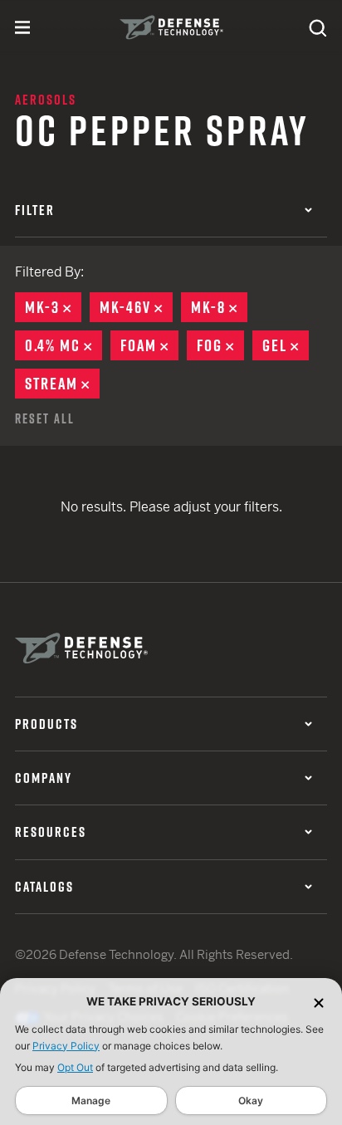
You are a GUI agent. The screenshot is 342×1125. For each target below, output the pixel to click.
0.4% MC (63, 345)
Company (43, 778)
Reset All (45, 418)
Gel (285, 345)
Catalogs (44, 887)
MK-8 (219, 307)
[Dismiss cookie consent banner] (319, 1001)
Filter (35, 210)
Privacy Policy (66, 1045)
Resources (50, 832)
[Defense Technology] (171, 27)
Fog (220, 345)
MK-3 (53, 307)
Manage (90, 1100)
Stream (62, 383)
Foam (149, 345)
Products (46, 724)
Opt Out (75, 1067)
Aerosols (45, 100)
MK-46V (136, 307)
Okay (250, 1100)
